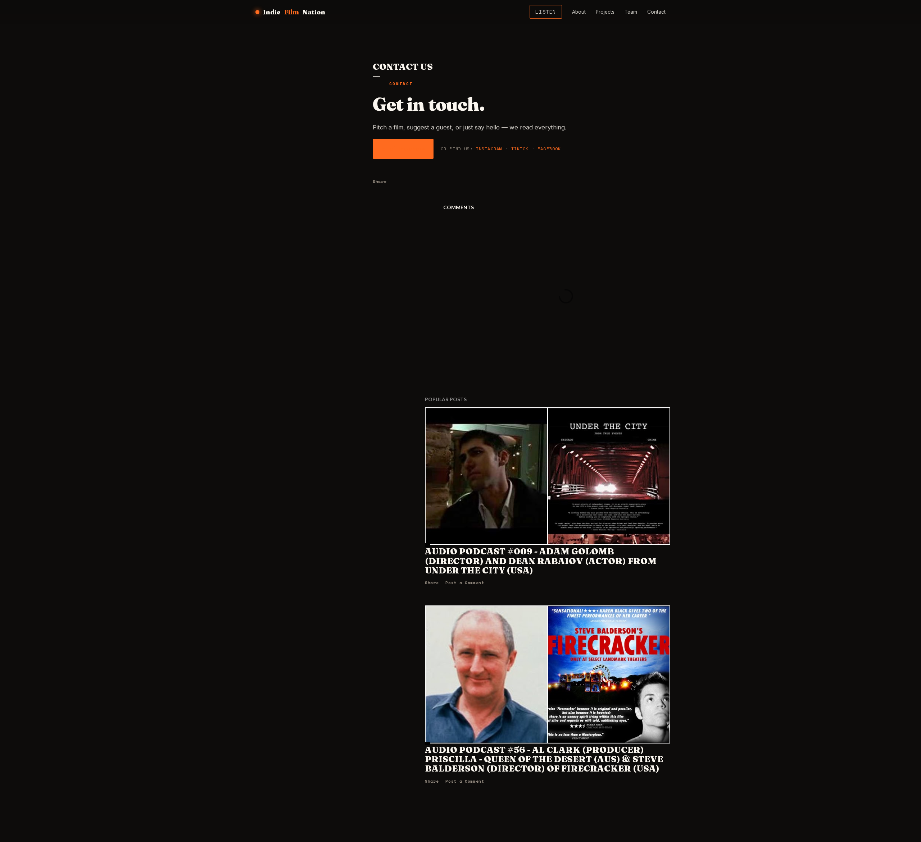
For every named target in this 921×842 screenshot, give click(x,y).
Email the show (403, 148)
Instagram (489, 149)
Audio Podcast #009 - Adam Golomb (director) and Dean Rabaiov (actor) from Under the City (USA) (541, 561)
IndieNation (294, 12)
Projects (605, 12)
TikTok (520, 149)
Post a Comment (464, 583)
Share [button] (379, 181)
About (579, 12)
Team (631, 12)
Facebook (549, 149)
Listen (545, 11)
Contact (656, 12)
